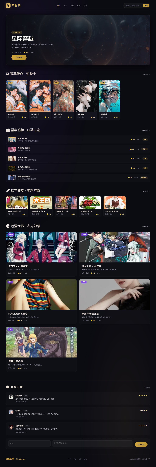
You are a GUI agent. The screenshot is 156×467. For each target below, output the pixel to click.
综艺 (78, 6)
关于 (69, 459)
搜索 (146, 5)
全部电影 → (146, 74)
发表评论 (141, 444)
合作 (85, 459)
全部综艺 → (146, 191)
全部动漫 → (146, 226)
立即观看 (19, 57)
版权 (80, 459)
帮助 (75, 459)
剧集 (72, 6)
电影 (65, 6)
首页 (58, 6)
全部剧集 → (146, 130)
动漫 (85, 6)
